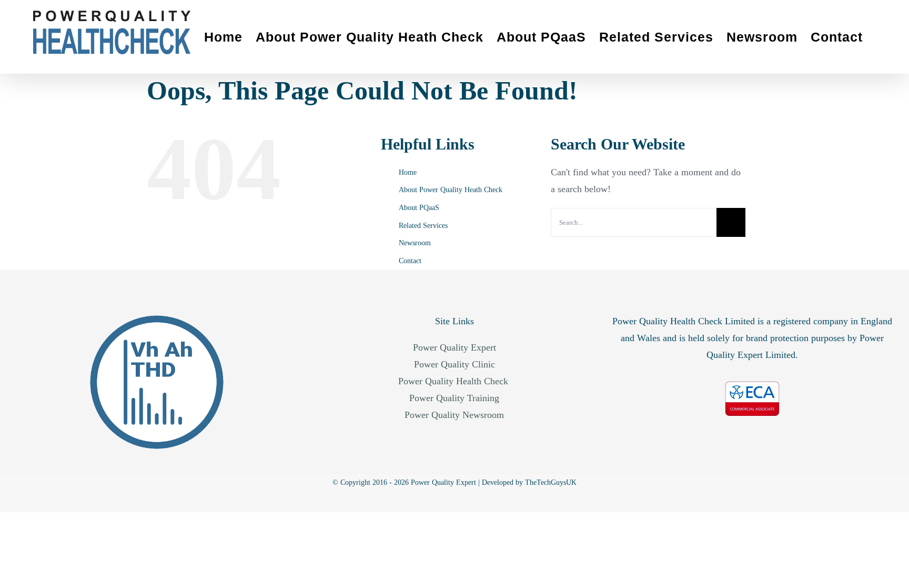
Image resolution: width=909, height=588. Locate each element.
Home (408, 172)
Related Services (423, 226)
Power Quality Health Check (454, 381)
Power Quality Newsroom (454, 415)
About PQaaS (419, 208)
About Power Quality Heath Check (450, 190)
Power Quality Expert (454, 347)
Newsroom (415, 243)
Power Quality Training (454, 398)
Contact (410, 261)
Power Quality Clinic (454, 364)
